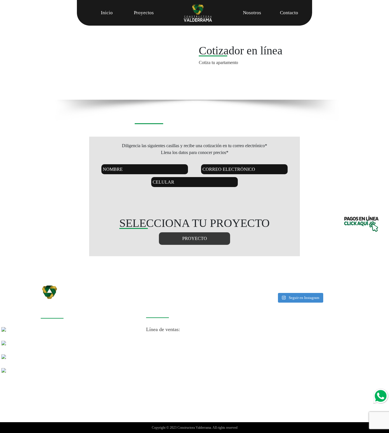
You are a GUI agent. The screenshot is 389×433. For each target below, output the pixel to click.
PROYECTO (194, 238)
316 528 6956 (224, 381)
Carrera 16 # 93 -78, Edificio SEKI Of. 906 (86, 330)
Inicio (107, 12)
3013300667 (159, 349)
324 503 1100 (178, 389)
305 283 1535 (217, 361)
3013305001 (220, 341)
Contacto (289, 12)
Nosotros (252, 12)
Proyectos (144, 12)
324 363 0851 (184, 361)
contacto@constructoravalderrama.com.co (189, 322)
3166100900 (190, 341)
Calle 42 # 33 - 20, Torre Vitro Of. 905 (81, 353)
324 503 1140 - (192, 381)
